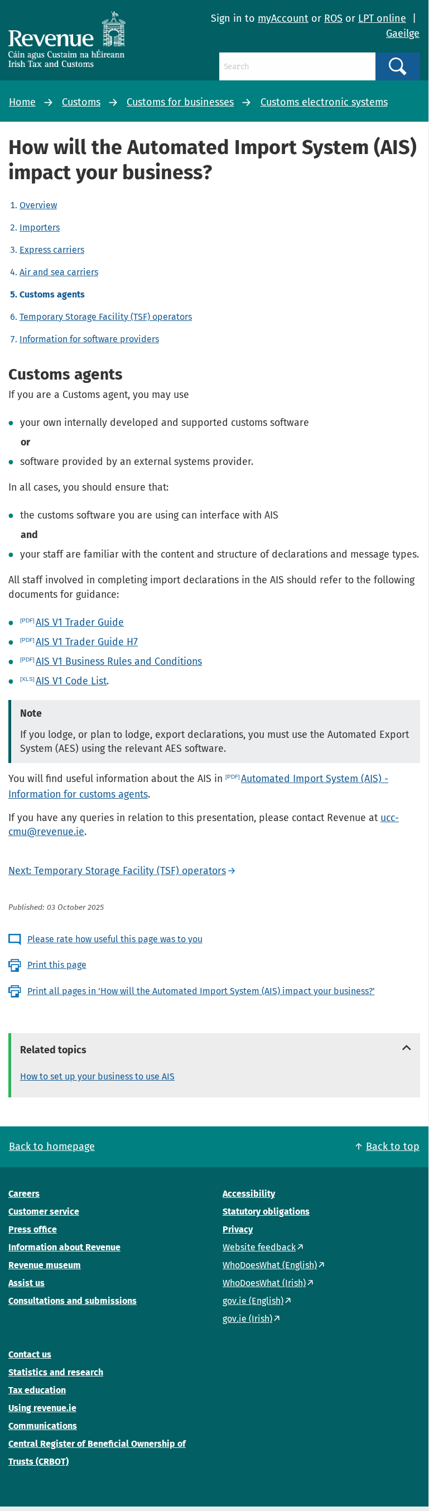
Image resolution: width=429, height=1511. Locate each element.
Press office (32, 1229)
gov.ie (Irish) (247, 1318)
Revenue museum (44, 1265)
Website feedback (259, 1247)
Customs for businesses (180, 102)
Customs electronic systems (324, 102)
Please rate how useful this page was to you (115, 939)
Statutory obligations (266, 1211)
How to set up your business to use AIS (97, 1076)
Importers (40, 227)
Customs (81, 102)
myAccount (283, 18)
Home (22, 102)
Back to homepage (52, 1146)
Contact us (29, 1354)
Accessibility (249, 1193)
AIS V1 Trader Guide (80, 622)
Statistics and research (55, 1372)
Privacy (238, 1229)
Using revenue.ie (42, 1408)
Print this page (56, 965)
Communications (42, 1426)
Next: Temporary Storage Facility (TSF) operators (117, 871)
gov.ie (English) (253, 1301)
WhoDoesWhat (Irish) (264, 1283)
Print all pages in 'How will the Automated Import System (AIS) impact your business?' (201, 991)
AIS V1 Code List (71, 681)
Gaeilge (403, 33)
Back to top (393, 1146)
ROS (333, 18)
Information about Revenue (64, 1247)
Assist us (26, 1283)
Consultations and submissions (72, 1301)
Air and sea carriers (59, 272)
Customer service (43, 1211)
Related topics (53, 1050)
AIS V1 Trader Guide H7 (87, 642)
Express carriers (52, 249)
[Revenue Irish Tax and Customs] (67, 39)
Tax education (37, 1390)
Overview (38, 205)
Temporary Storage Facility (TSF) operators (106, 316)
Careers (24, 1193)
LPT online (382, 18)
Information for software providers (89, 339)
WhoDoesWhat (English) (270, 1265)
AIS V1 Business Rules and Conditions (119, 661)
